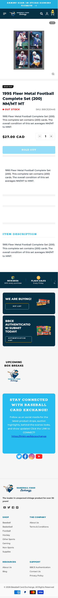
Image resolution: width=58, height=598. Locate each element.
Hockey (6, 535)
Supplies (7, 551)
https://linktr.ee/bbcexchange (29, 436)
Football (7, 531)
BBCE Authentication (40, 567)
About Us (34, 522)
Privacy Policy (36, 575)
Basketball (8, 527)
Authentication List (16, 339)
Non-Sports (8, 547)
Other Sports (9, 539)
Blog (5, 571)
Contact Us (35, 571)
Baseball (7, 522)
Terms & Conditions (39, 527)
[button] (42, 14)
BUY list (17, 306)
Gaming (6, 543)
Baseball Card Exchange (22, 587)
